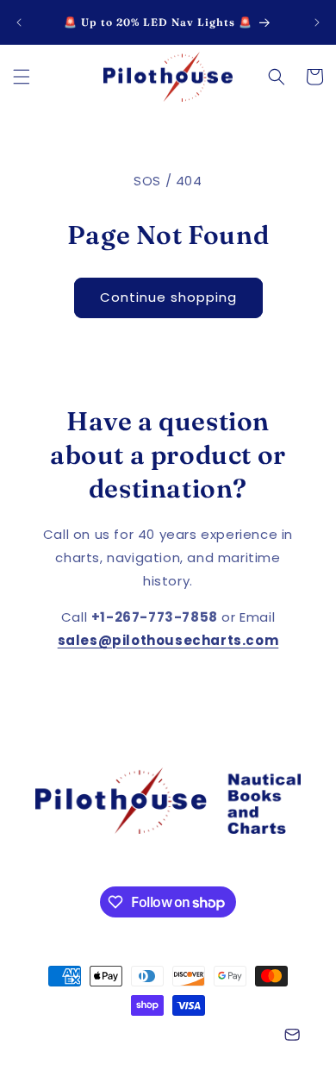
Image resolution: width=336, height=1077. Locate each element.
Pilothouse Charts (118, 1036)
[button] (21, 77)
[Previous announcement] (19, 22)
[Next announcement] (317, 22)
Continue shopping (168, 297)
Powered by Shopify (222, 1036)
